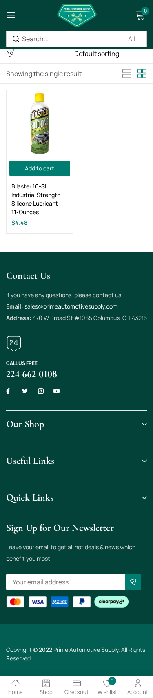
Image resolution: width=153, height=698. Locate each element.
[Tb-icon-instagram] (41, 391)
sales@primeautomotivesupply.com (71, 306)
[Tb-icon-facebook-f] (9, 391)
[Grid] (142, 74)
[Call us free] (14, 343)
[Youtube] (57, 391)
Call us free (22, 363)
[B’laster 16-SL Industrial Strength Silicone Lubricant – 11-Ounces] (39, 123)
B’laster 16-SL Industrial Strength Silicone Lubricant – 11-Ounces (36, 199)
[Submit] (133, 582)
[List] (127, 74)
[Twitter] (25, 391)
